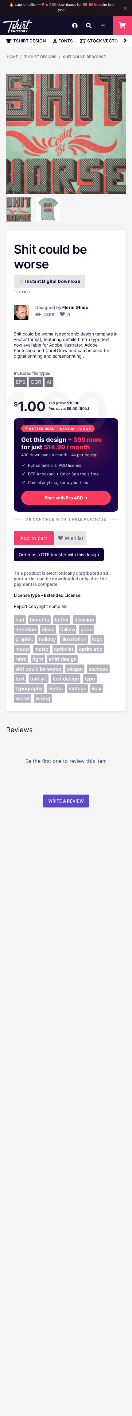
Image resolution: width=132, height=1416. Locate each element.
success (98, 669)
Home (12, 56)
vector (55, 688)
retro (21, 659)
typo (89, 679)
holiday (47, 639)
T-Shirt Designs (40, 56)
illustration (74, 639)
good (86, 629)
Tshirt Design (29, 40)
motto (41, 649)
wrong (42, 698)
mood (22, 649)
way (96, 688)
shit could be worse (38, 669)
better (62, 620)
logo (97, 639)
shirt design (63, 659)
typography (29, 688)
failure (67, 629)
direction (25, 629)
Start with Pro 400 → (66, 497)
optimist (63, 649)
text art (38, 679)
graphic (24, 639)
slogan (75, 669)
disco (48, 629)
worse (22, 698)
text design (65, 679)
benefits (39, 620)
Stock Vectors (105, 40)
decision (84, 620)
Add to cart (33, 538)
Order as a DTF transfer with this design (59, 554)
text (20, 679)
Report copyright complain (40, 606)
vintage (77, 688)
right (37, 659)
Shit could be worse (84, 56)
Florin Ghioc (75, 307)
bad (19, 620)
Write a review (66, 800)
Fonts (65, 40)
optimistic (90, 649)
